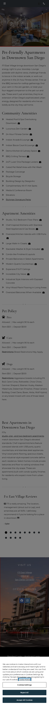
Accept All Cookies (24, 700)
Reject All (24, 692)
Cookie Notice (25, 680)
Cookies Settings (24, 685)
